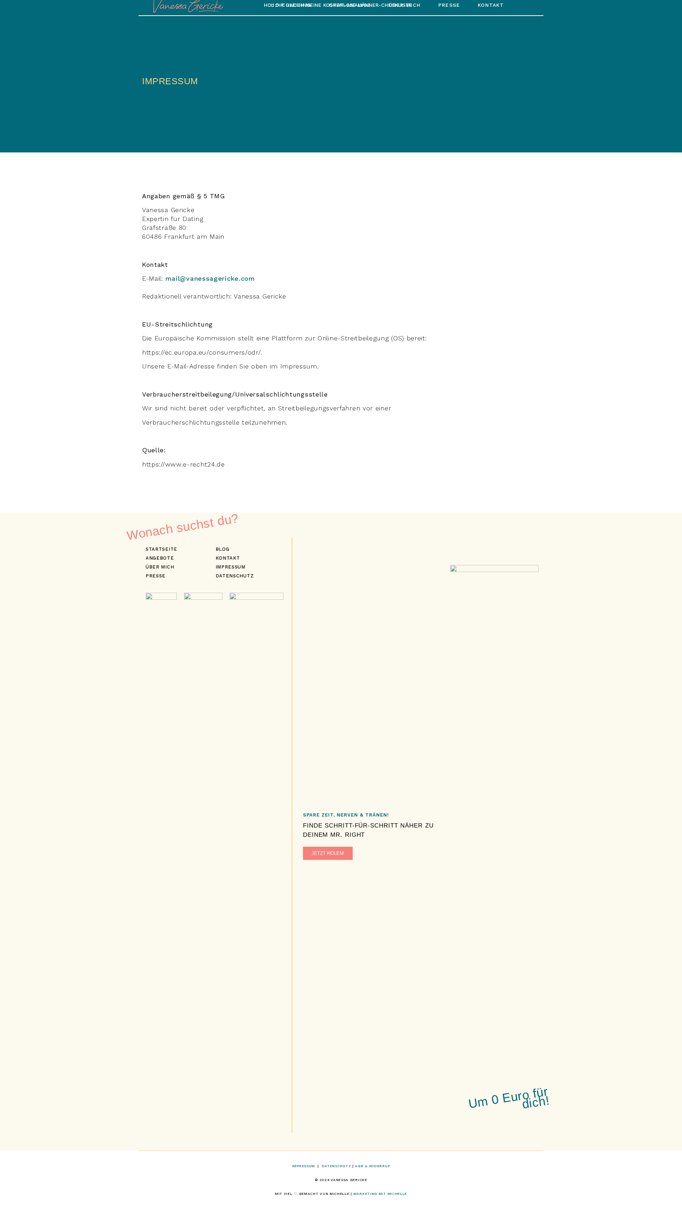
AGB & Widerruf (372, 1166)
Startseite (161, 549)
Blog (222, 549)
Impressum (230, 567)
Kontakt (228, 558)
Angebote (160, 558)
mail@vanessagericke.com (210, 278)
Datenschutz (235, 575)
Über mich (160, 567)
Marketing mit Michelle (380, 1194)
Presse (156, 575)
